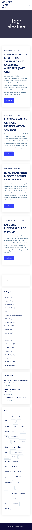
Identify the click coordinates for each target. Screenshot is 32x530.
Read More (9, 100)
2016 (13, 421)
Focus (6, 311)
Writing (8, 509)
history (6, 457)
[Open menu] (29, 5)
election (23, 436)
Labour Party (16, 461)
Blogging (7, 300)
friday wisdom (17, 452)
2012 (6, 416)
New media (8, 471)
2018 (19, 421)
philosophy (8, 476)
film (6, 447)
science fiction (9, 488)
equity (15, 441)
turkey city (7, 503)
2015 (7, 421)
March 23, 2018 (18, 50)
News (6, 337)
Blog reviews (9, 304)
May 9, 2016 (17, 115)
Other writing (8, 355)
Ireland (21, 457)
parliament (17, 471)
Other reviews (10, 347)
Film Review (9, 344)
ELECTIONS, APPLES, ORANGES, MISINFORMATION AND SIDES (15, 124)
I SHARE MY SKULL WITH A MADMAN (15, 398)
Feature (7, 329)
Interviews (8, 333)
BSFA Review (15, 431)
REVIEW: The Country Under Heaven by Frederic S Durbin (15, 382)
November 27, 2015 (19, 220)
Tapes (7, 351)
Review (7, 340)
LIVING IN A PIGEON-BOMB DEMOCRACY (12, 390)
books (22, 426)
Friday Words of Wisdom (12, 315)
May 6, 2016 (17, 168)
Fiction (7, 358)
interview (13, 457)
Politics (7, 319)
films (13, 447)
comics (23, 431)
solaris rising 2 (23, 493)
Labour (7, 461)
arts (15, 426)
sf (6, 493)
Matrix (15, 467)
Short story (13, 493)
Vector (15, 504)
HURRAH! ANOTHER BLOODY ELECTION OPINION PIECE (15, 176)
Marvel (7, 466)
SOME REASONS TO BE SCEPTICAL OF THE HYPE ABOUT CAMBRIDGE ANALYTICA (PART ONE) (15, 63)
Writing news (9, 322)
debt (6, 436)
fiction (22, 442)
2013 (12, 416)
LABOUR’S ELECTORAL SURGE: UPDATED (15, 228)
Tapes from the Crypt (12, 499)
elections (7, 441)
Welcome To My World (7, 5)
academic (7, 297)
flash (20, 447)
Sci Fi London (19, 488)
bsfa (7, 432)
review (8, 483)
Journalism (7, 326)
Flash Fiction (8, 362)
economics (14, 436)
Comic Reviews (9, 308)
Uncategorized (8, 365)
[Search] (25, 280)
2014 (18, 416)
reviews (19, 482)
